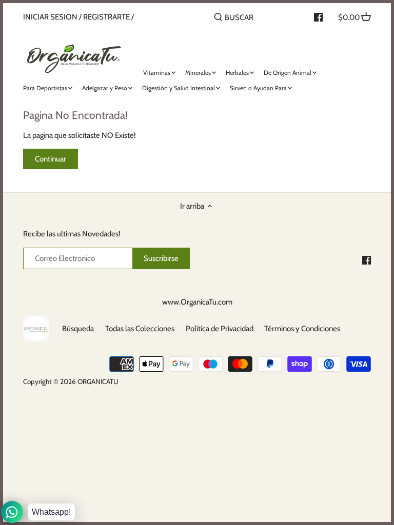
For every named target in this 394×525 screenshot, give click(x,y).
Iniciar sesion (50, 17)
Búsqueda (78, 328)
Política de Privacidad (219, 328)
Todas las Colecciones (139, 328)
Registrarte (106, 17)
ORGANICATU (98, 381)
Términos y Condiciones (302, 328)
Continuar (50, 159)
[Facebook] (366, 259)
